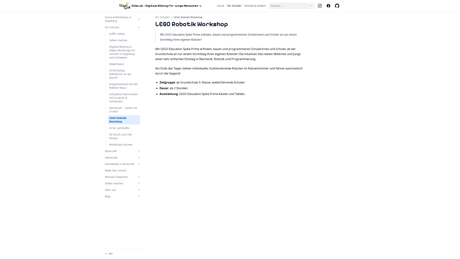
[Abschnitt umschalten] (139, 19)
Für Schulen (162, 17)
